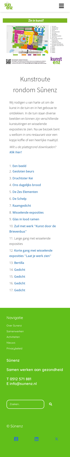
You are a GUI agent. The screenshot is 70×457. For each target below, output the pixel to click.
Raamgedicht (22, 206)
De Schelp (20, 199)
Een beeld (19, 166)
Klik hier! (15, 152)
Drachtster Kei (23, 178)
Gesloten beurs (23, 171)
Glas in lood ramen (26, 219)
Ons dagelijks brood (27, 185)
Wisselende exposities (28, 212)
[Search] (50, 404)
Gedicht (20, 270)
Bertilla (19, 263)
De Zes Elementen (25, 192)
